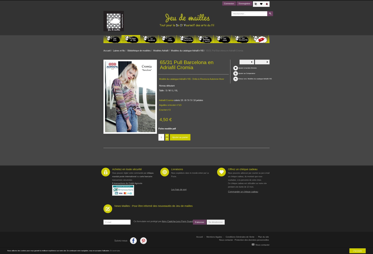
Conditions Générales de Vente (240, 237)
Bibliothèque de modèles (139, 50)
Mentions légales (214, 237)
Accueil (106, 50)
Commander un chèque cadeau (243, 191)
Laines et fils (119, 50)
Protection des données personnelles (252, 240)
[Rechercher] (270, 13)
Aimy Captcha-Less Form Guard (177, 221)
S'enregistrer (244, 3)
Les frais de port (178, 189)
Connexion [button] (229, 3)
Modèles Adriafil (160, 50)
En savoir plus (115, 251)
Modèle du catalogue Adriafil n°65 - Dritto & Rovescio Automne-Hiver (191, 79)
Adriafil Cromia (166, 100)
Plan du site (263, 237)
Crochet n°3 (164, 110)
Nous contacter (226, 240)
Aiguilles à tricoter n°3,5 (170, 105)
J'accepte (357, 251)
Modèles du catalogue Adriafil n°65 (187, 50)
